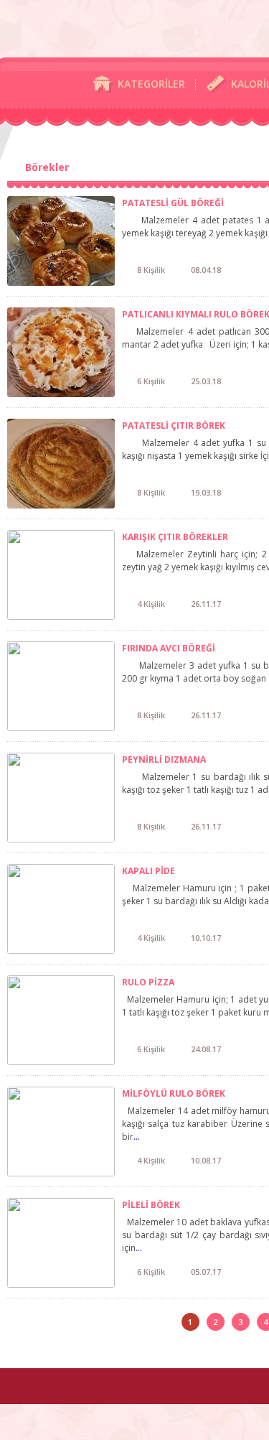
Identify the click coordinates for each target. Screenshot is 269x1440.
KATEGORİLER (151, 83)
